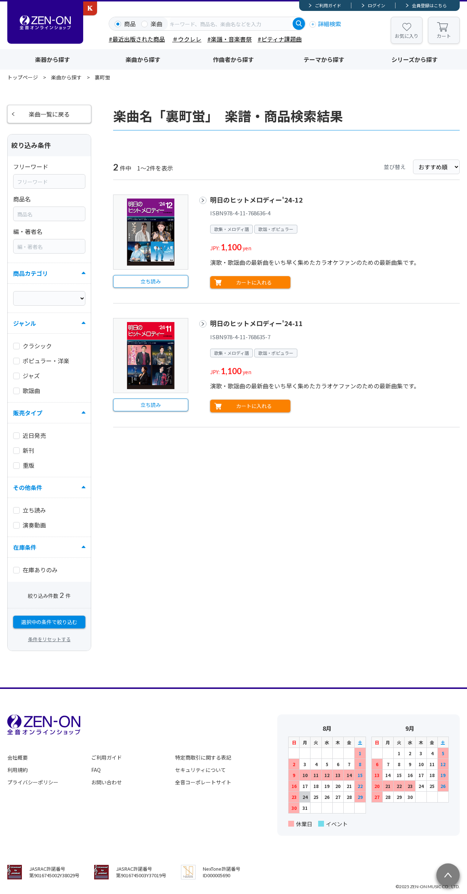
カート (444, 35)
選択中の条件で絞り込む (49, 622)
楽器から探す (52, 59)
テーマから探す (324, 59)
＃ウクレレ (186, 39)
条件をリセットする (49, 639)
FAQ (96, 769)
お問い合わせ (106, 782)
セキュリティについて (200, 769)
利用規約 (17, 769)
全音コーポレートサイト (203, 782)
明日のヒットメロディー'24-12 (256, 199)
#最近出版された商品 (137, 39)
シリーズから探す (414, 59)
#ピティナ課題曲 (280, 39)
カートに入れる (254, 282)
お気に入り (406, 35)
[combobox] (230, 23)
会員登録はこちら (429, 5)
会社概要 (17, 757)
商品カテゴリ (30, 273)
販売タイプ (27, 412)
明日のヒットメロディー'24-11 (256, 323)
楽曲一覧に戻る (49, 114)
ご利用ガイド (328, 5)
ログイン (376, 5)
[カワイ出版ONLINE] (90, 8)
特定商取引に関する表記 (203, 757)
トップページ (22, 77)
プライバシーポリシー (32, 782)
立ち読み (150, 281)
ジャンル (24, 323)
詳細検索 (329, 23)
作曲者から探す (233, 59)
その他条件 (27, 487)
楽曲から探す (143, 59)
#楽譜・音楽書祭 (229, 39)
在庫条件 (24, 547)
